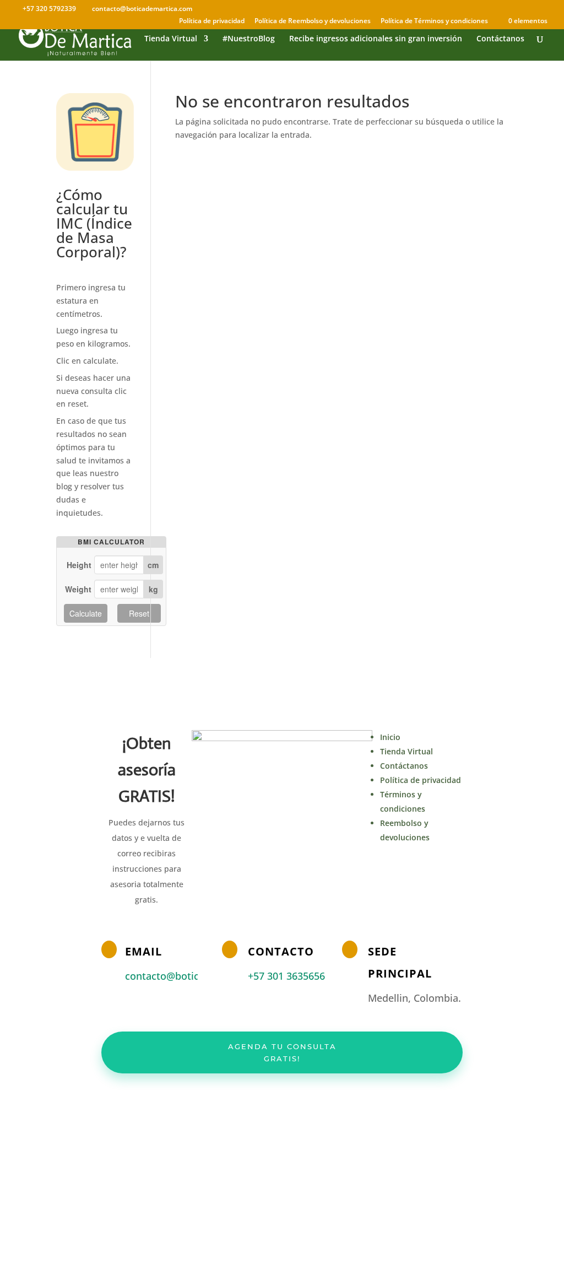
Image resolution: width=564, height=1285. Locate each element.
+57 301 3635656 (286, 975)
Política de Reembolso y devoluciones (312, 21)
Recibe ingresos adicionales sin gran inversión (375, 39)
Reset (139, 613)
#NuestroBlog (249, 39)
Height (79, 564)
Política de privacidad (212, 21)
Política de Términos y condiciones (434, 21)
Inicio (390, 737)
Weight (78, 589)
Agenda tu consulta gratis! (282, 1052)
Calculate (85, 613)
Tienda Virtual (170, 39)
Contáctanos (500, 39)
